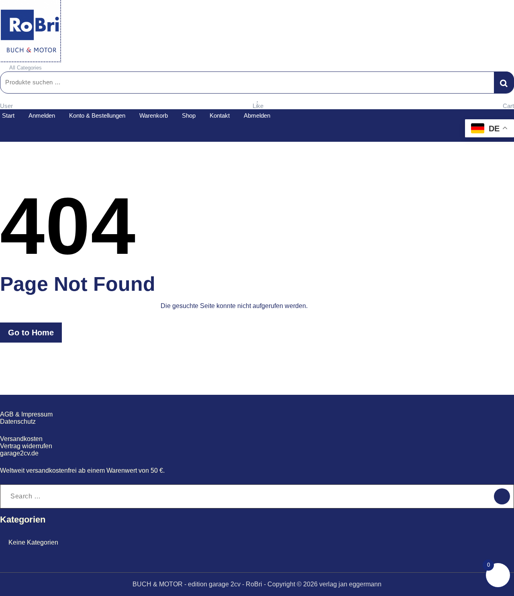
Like (258, 105)
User (6, 105)
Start (8, 115)
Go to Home (31, 332)
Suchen (504, 82)
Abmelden (257, 115)
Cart (508, 105)
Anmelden (42, 115)
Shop (189, 115)
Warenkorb (153, 115)
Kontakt (220, 115)
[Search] (502, 496)
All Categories (25, 68)
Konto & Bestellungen (97, 115)
